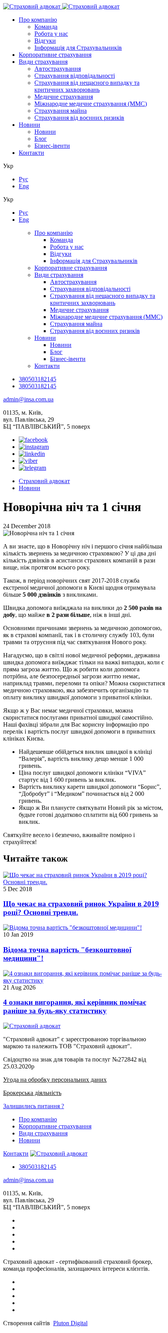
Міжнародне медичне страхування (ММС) (90, 103)
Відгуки (45, 40)
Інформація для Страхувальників (78, 47)
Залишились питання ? (33, 1106)
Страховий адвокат (44, 481)
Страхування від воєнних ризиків (79, 117)
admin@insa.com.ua (28, 399)
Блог (40, 138)
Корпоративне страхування (55, 54)
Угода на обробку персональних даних (55, 1079)
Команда (45, 26)
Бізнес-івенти (52, 145)
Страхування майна (60, 110)
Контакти (31, 152)
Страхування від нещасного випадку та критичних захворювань (86, 86)
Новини (29, 124)
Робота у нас (51, 33)
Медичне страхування (63, 96)
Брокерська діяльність (32, 1093)
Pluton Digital (70, 1323)
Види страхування (43, 61)
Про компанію (38, 19)
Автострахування (57, 68)
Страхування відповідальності (74, 75)
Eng (24, 186)
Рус (23, 179)
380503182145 (37, 379)
